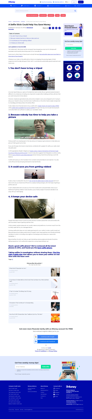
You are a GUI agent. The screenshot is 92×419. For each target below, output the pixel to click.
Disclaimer (17, 409)
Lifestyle (23, 21)
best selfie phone (45, 248)
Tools (68, 5)
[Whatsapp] (56, 28)
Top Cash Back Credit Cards (15, 398)
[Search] (75, 11)
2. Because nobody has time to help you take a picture (24, 38)
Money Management (32, 15)
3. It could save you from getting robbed (20, 40)
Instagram (57, 392)
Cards (57, 15)
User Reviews (43, 394)
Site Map (21, 409)
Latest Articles (16, 21)
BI (12, 259)
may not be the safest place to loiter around (41, 180)
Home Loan (77, 79)
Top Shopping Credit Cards (14, 392)
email (49, 348)
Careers (42, 392)
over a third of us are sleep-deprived (22, 155)
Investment (43, 15)
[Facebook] (50, 28)
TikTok (56, 396)
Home (9, 21)
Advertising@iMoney (28, 409)
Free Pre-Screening (46, 2)
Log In (74, 2)
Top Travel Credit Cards (14, 394)
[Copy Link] (59, 28)
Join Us (81, 2)
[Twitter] (53, 28)
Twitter (56, 390)
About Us (43, 388)
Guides (63, 15)
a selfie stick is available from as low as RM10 (23, 107)
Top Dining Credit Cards (14, 399)
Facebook (57, 388)
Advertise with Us (59, 2)
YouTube (57, 394)
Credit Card (26, 5)
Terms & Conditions (40, 351)
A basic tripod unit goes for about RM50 (48, 106)
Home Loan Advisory (32, 391)
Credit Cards (69, 79)
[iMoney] (11, 2)
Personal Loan (69, 71)
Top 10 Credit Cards (13, 388)
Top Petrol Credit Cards (14, 390)
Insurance (39, 5)
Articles (78, 5)
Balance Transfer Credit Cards (15, 403)
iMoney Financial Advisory (31, 389)
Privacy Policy (53, 351)
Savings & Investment (54, 5)
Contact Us (43, 396)
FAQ (42, 398)
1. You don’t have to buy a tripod (18, 36)
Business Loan (77, 71)
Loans (14, 5)
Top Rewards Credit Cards (14, 396)
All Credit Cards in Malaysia (14, 401)
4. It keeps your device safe (17, 43)
